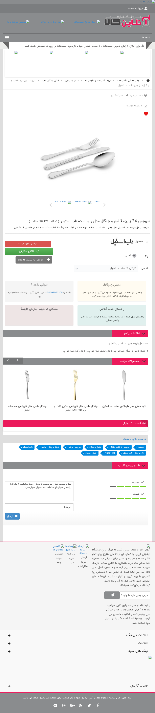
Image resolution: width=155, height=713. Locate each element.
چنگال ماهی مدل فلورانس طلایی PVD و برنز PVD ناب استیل (75, 408)
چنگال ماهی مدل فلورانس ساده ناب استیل (27, 408)
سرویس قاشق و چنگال (120, 447)
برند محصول (141, 242)
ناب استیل (27, 447)
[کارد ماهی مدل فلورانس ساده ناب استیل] (124, 385)
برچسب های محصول (134, 439)
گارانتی (144, 269)
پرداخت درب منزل (71, 558)
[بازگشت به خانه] (147, 80)
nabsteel (110, 453)
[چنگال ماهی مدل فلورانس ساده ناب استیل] (27, 385)
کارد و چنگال (91, 453)
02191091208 (55, 293)
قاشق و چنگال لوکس (50, 447)
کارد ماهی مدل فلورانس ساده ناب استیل (124, 406)
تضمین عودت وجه (59, 558)
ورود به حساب (135, 8)
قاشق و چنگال (95, 447)
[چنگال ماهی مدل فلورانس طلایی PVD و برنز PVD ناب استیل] (75, 385)
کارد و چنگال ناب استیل (133, 453)
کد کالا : (53, 221)
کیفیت (135, 482)
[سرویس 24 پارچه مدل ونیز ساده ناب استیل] (62, 209)
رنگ (145, 256)
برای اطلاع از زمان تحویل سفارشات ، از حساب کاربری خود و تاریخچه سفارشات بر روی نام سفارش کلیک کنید (82, 46)
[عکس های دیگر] (50, 205)
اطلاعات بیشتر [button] (132, 333)
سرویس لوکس (74, 447)
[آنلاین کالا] (127, 26)
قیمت (136, 494)
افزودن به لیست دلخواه (31, 260)
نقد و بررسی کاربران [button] (129, 465)
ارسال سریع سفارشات (83, 562)
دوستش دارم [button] (136, 96)
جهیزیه (141, 447)
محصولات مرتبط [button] (130, 361)
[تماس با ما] (77, 2)
